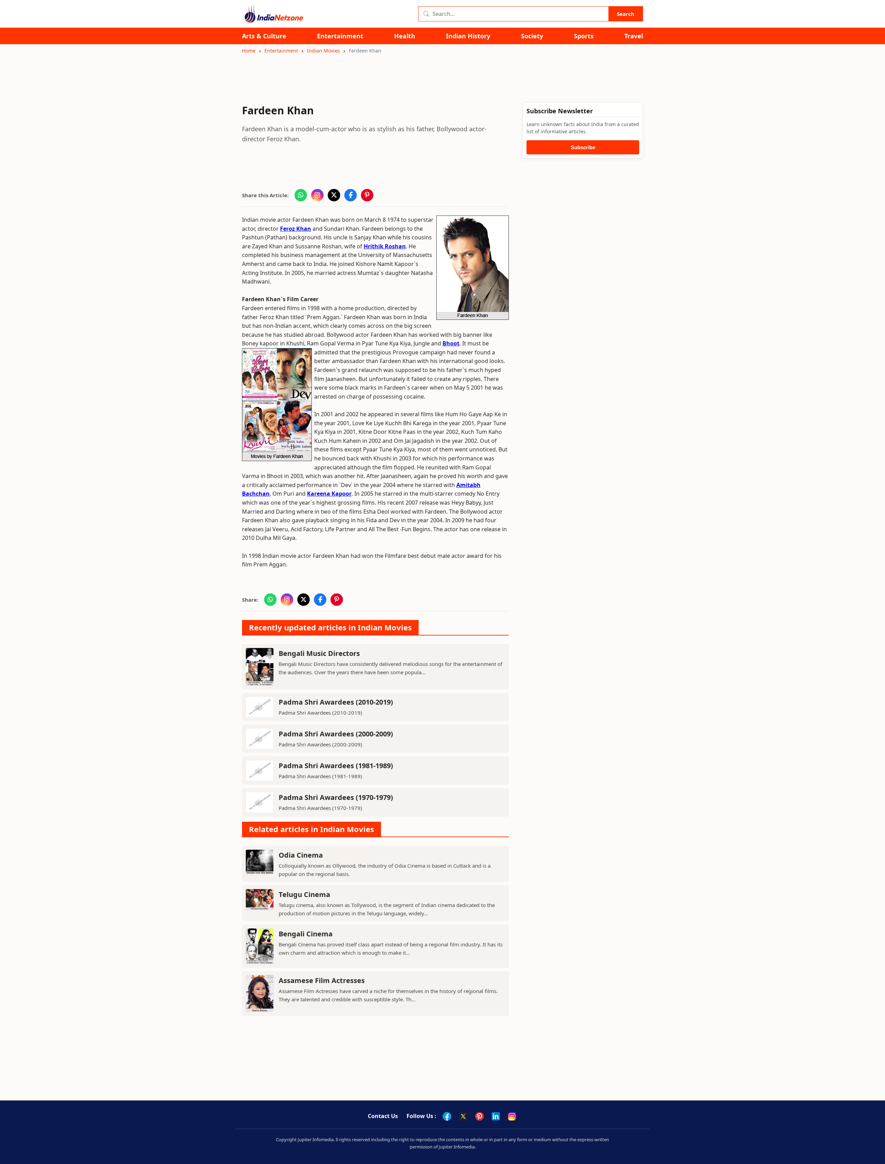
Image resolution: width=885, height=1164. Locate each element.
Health (404, 36)
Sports (584, 36)
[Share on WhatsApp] (301, 195)
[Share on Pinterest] (367, 195)
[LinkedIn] (495, 1116)
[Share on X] (334, 195)
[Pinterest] (479, 1116)
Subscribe (583, 147)
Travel (633, 36)
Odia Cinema (301, 855)
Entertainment (340, 36)
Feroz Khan (295, 228)
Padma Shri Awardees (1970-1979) (336, 797)
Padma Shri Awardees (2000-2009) (336, 733)
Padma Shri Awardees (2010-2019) (336, 702)
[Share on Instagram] (317, 195)
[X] (463, 1116)
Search (625, 13)
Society (532, 36)
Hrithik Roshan (385, 246)
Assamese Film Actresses (322, 980)
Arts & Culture (264, 36)
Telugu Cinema (304, 894)
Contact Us (383, 1116)
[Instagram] (512, 1116)
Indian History (468, 36)
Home (248, 50)
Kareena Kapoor (329, 493)
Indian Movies (323, 50)
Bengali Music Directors (319, 653)
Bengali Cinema (306, 933)
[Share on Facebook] (350, 195)
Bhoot (450, 343)
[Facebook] (447, 1116)
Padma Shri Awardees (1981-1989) (336, 765)
